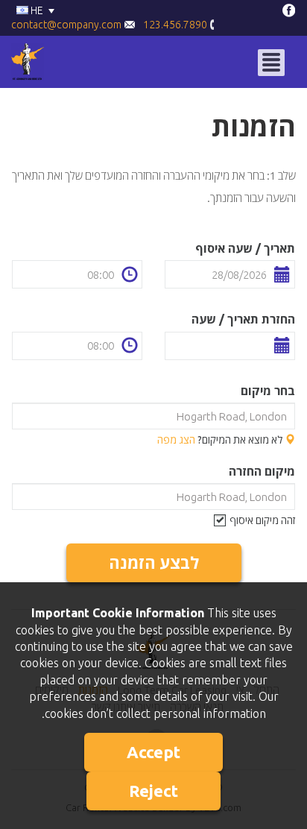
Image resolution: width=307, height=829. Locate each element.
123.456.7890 (176, 25)
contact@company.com (67, 25)
